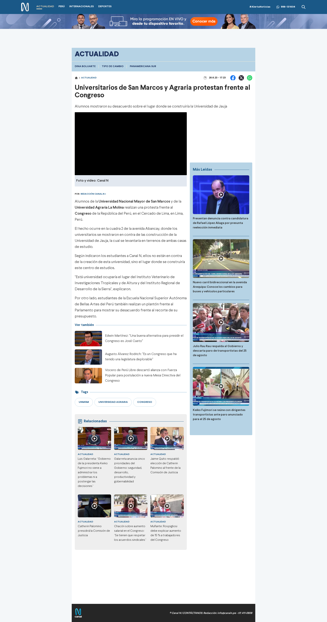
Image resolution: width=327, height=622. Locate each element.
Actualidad (89, 78)
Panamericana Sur (143, 66)
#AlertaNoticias (259, 7)
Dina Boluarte (85, 66)
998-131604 (288, 7)
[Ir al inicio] (25, 7)
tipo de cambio (113, 66)
